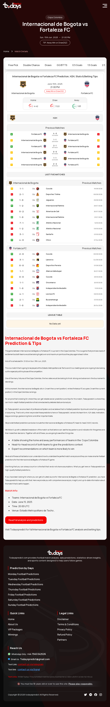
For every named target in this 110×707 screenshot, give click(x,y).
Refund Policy (64, 634)
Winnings (13, 634)
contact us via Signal (29, 669)
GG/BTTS (62, 65)
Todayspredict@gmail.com (35, 659)
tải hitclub (88, 677)
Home (6, 51)
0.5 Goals (77, 65)
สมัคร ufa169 (72, 677)
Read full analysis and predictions (26, 520)
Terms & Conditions (68, 624)
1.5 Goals (92, 65)
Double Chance (31, 65)
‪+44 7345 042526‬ (36, 654)
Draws (48, 65)
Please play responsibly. (80, 684)
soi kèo (81, 677)
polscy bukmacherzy (58, 677)
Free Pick (13, 65)
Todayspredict (17, 529)
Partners (62, 639)
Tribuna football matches (39, 677)
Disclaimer (63, 619)
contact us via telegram (30, 664)
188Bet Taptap (23, 677)
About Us (13, 624)
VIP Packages (15, 629)
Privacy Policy (64, 629)
